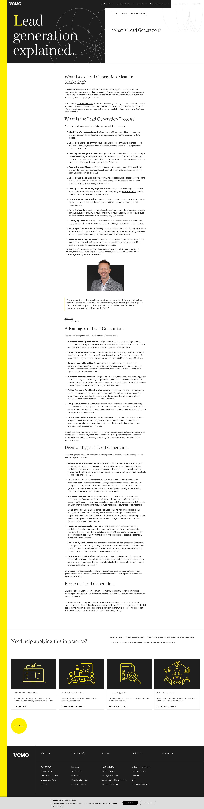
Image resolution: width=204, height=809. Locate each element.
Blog (134, 780)
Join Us (44, 784)
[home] (15, 3)
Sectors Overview (78, 784)
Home (115, 13)
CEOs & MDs (76, 771)
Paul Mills (69, 318)
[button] (107, 4)
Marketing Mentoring (110, 784)
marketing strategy (116, 591)
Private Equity (76, 776)
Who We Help (78, 753)
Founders (75, 767)
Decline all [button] (148, 803)
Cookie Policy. (58, 806)
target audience (110, 135)
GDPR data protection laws (99, 515)
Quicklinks (137, 753)
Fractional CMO (108, 767)
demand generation (85, 103)
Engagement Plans (48, 780)
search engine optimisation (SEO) (83, 173)
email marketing (129, 191)
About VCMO (46, 767)
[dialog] (102, 803)
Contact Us (197, 4)
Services (106, 753)
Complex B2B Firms (79, 780)
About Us (45, 753)
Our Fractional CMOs (49, 776)
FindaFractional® (180, 4)
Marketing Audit (108, 771)
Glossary (124, 13)
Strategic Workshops (110, 776)
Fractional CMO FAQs (140, 784)
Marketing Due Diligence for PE (114, 780)
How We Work (46, 771)
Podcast (135, 776)
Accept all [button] (130, 803)
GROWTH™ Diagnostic (141, 767)
